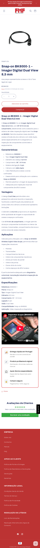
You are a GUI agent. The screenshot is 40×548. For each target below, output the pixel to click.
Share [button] (6, 391)
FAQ (5, 451)
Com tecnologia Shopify (23, 546)
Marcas (6, 447)
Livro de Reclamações (12, 518)
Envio (3, 88)
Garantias (7, 478)
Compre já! (20, 109)
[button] (4, 11)
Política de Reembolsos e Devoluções (17, 469)
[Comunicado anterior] (4, 3)
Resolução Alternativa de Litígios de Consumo (16, 524)
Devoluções (8, 473)
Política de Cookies (11, 505)
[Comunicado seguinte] (36, 3)
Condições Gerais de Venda (13, 491)
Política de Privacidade (12, 500)
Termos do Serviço (10, 496)
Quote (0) (38, 409)
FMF (15, 546)
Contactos (7, 442)
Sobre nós (7, 437)
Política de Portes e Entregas (14, 464)
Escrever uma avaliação (20, 415)
